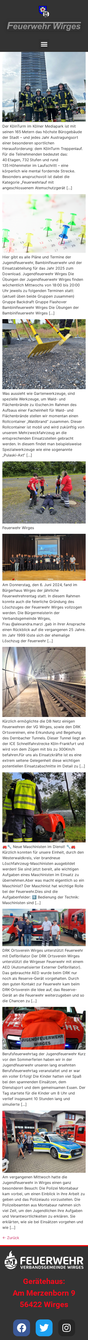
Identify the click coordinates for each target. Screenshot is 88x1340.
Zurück (10, 1237)
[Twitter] (44, 1327)
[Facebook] (21, 1327)
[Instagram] (66, 1327)
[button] (44, 44)
